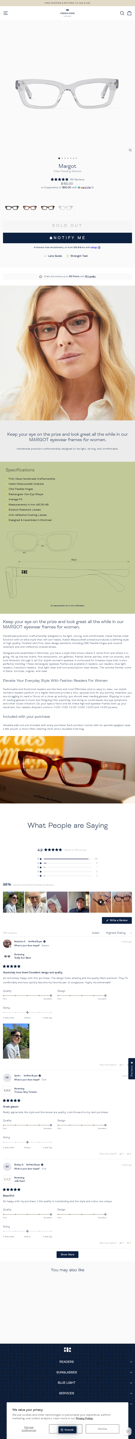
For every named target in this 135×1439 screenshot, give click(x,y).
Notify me (70, 237)
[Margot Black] (12, 207)
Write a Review (120, 921)
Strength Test (79, 255)
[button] (68, 180)
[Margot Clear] (66, 207)
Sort (96, 933)
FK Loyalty (90, 276)
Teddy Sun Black (22, 958)
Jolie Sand (19, 1181)
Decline (102, 1428)
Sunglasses (66, 1372)
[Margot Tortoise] (48, 207)
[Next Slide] (129, 902)
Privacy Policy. (84, 1418)
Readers (66, 1362)
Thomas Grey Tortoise (25, 1092)
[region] (67, 902)
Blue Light (66, 1383)
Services (66, 1393)
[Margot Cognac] (30, 207)
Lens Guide (55, 255)
